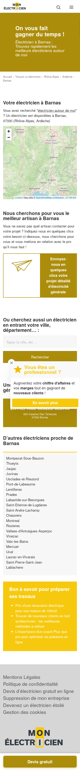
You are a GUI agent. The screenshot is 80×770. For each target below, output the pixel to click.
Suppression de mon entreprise (36, 698)
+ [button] (8, 131)
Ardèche (67, 77)
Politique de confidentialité (30, 683)
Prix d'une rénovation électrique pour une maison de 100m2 (39, 608)
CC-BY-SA (70, 197)
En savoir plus (45, 402)
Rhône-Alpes (51, 77)
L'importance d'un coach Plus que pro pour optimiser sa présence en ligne (41, 636)
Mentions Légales (21, 677)
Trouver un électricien (28, 77)
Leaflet (18, 197)
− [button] (8, 137)
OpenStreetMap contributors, (50, 197)
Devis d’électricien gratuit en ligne (38, 691)
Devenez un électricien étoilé (33, 705)
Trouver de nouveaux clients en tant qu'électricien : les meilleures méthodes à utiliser (42, 621)
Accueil (7, 77)
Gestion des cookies (24, 712)
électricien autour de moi (56, 110)
